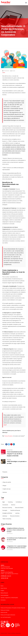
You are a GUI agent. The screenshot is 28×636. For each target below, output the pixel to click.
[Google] (7, 622)
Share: (2, 444)
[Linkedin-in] (2, 622)
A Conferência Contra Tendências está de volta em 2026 (16, 538)
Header (13, 70)
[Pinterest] (11, 444)
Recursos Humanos (14, 516)
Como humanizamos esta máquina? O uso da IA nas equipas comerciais (14, 454)
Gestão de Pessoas (15, 510)
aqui (5, 425)
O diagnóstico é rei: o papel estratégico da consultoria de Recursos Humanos (17, 546)
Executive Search (19, 507)
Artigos (21, 64)
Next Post (9, 459)
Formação (4, 510)
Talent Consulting (6, 518)
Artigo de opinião (7, 482)
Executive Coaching (7, 507)
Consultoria (5, 504)
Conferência (19, 502)
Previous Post (9, 450)
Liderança (4, 516)
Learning (17, 513)
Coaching (10, 502)
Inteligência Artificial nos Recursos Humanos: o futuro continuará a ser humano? (15, 530)
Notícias (5, 492)
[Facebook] (6, 444)
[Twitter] (9, 444)
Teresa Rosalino (8, 436)
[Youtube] (4, 622)
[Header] (6, 2)
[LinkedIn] (14, 444)
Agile (3, 502)
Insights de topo (7, 489)
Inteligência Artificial (7, 513)
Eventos (13, 504)
